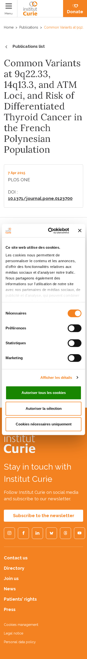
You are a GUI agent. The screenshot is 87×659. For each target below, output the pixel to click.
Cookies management (21, 625)
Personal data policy (20, 642)
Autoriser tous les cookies (44, 393)
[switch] (74, 328)
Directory (14, 568)
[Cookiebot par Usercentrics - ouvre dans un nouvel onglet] (51, 231)
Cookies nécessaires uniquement (44, 424)
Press (9, 609)
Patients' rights (20, 599)
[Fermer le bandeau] (79, 230)
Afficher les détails (56, 377)
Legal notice (13, 633)
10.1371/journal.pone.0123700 (40, 198)
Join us (11, 578)
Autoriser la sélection (44, 408)
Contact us (16, 557)
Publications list (29, 46)
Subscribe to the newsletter (43, 515)
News (10, 588)
